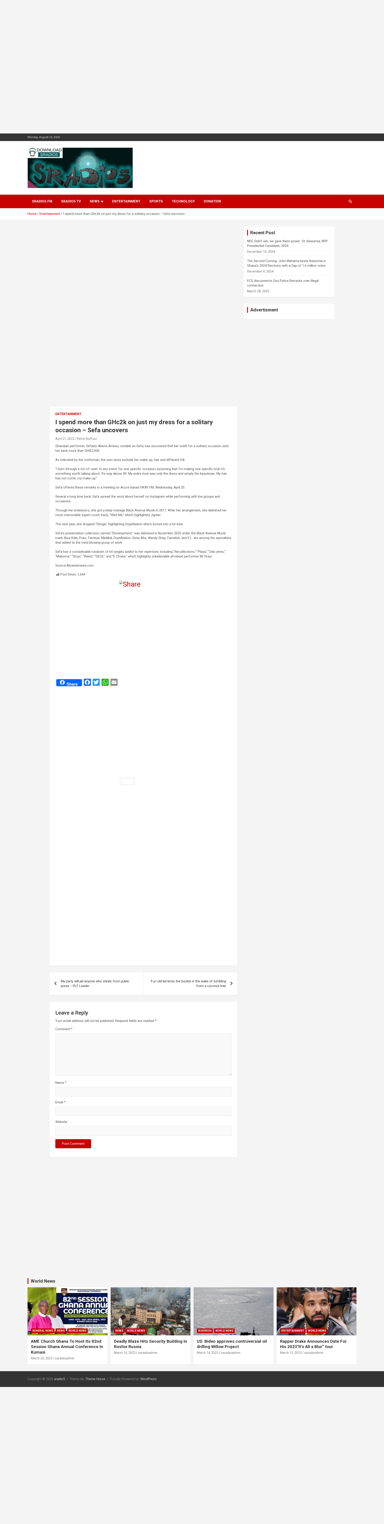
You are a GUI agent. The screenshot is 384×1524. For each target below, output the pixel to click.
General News (42, 1330)
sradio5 (59, 1379)
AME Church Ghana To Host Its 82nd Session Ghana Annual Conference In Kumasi (67, 1347)
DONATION (212, 201)
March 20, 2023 (41, 1358)
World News (43, 1281)
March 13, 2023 (291, 1352)
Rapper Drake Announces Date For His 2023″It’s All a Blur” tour (313, 1344)
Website (61, 1122)
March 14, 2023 (207, 1352)
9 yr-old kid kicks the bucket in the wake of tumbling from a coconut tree (188, 983)
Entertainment (126, 201)
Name (60, 1083)
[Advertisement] (133, 66)
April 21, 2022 (64, 438)
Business (205, 1330)
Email (60, 1102)
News (95, 201)
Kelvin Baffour (87, 438)
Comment (63, 1029)
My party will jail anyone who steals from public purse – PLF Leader (95, 983)
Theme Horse (95, 1379)
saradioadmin (64, 1358)
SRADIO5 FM (42, 201)
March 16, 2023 (125, 1352)
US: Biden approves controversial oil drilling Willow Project (232, 1344)
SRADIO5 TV (71, 201)
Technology (183, 201)
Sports (156, 201)
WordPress (148, 1379)
